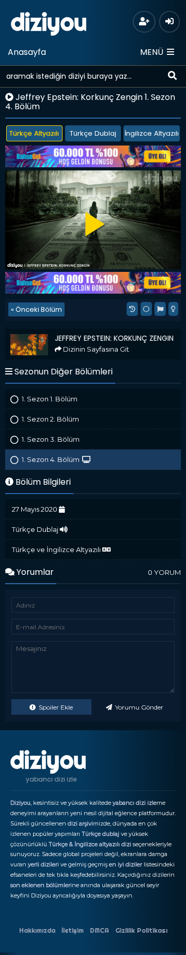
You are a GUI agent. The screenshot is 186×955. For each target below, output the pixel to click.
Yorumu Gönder (138, 707)
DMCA (99, 930)
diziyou (49, 22)
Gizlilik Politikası (141, 930)
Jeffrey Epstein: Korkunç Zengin (57, 333)
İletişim (72, 930)
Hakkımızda (37, 930)
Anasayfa (27, 52)
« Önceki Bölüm (36, 309)
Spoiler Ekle (55, 707)
